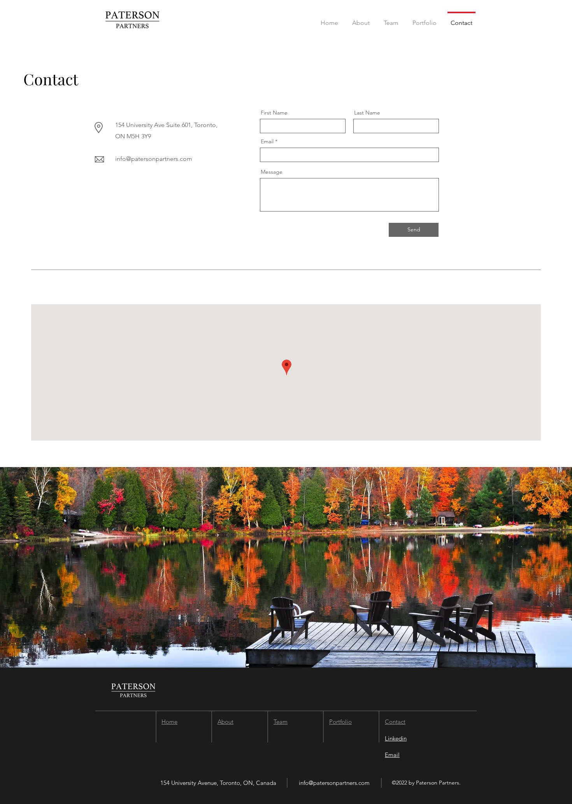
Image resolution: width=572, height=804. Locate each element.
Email (267, 141)
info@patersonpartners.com (153, 158)
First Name (274, 112)
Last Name (367, 112)
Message (271, 172)
